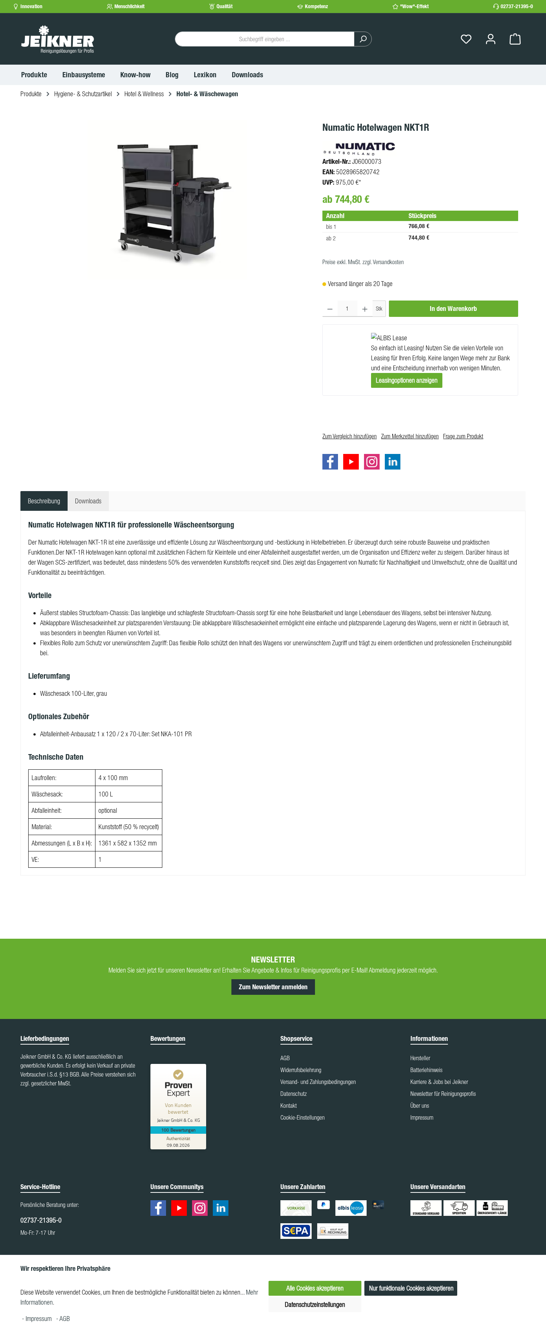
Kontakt (288, 1105)
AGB (285, 1058)
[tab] (44, 501)
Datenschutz (293, 1093)
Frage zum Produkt (463, 436)
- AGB (63, 1318)
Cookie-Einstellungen (302, 1117)
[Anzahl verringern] (330, 309)
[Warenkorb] (515, 39)
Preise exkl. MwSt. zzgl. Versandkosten (363, 262)
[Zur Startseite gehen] (57, 39)
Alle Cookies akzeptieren (315, 1288)
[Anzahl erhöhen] (365, 309)
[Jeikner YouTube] (353, 463)
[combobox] (264, 39)
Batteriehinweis (426, 1070)
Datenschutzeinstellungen (315, 1304)
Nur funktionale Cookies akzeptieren (411, 1288)
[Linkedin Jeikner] (394, 463)
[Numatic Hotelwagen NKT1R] (167, 200)
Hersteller (420, 1058)
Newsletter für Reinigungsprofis (443, 1093)
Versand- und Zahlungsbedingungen (318, 1081)
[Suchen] (363, 39)
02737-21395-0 (517, 6)
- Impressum (37, 1318)
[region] (167, 200)
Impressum (421, 1117)
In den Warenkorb (453, 309)
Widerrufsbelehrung (300, 1070)
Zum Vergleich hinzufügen (349, 436)
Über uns (419, 1105)
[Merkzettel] (466, 39)
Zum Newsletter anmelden (273, 987)
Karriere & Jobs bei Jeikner (439, 1081)
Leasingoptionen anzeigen (407, 380)
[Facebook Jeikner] (332, 463)
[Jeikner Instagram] (373, 463)
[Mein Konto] (490, 39)
